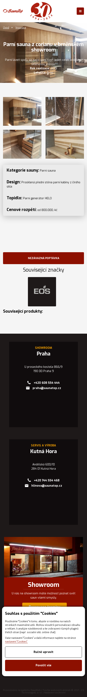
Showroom (43, 584)
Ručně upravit (43, 652)
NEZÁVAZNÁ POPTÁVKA (43, 258)
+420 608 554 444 (47, 383)
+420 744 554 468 (46, 480)
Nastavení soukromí (55, 692)
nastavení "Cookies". (16, 641)
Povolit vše (43, 665)
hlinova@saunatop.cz (46, 486)
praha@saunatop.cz (47, 388)
